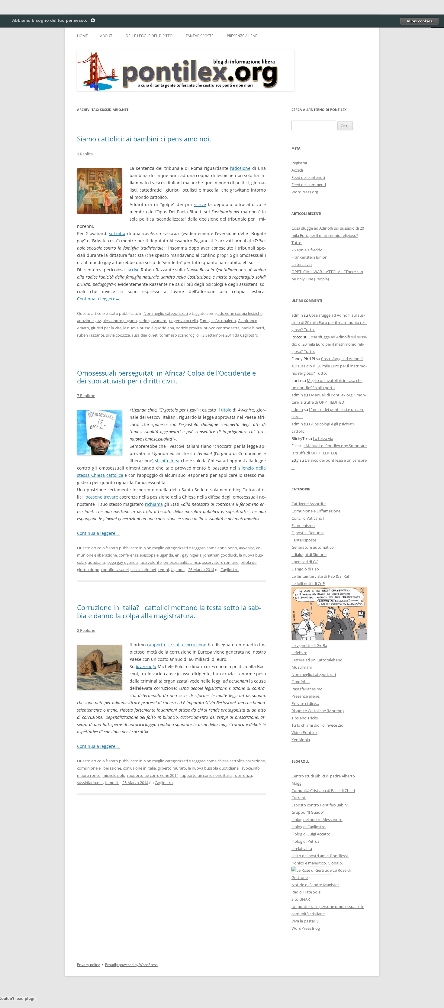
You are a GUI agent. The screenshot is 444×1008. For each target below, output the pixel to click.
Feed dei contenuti (308, 177)
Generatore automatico (312, 547)
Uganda (178, 569)
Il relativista (301, 848)
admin (297, 315)
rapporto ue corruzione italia (206, 775)
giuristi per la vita (106, 328)
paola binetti (252, 328)
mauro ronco (89, 775)
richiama (154, 504)
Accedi (297, 170)
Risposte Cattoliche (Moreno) (317, 710)
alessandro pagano (120, 320)
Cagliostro (249, 335)
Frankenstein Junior (309, 257)
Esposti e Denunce (307, 532)
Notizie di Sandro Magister (315, 884)
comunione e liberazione (99, 768)
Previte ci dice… (305, 703)
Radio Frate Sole (305, 892)
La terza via (301, 264)
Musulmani (301, 667)
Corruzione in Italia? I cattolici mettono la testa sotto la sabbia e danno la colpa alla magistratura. (169, 611)
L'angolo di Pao (305, 569)
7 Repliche (86, 395)
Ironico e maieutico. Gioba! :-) (317, 863)
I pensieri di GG (304, 561)
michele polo (113, 775)
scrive (200, 204)
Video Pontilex (304, 732)
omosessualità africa (181, 562)
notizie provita (189, 328)
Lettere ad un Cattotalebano (317, 660)
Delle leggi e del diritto (149, 35)
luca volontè (151, 562)
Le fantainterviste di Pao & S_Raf (320, 576)
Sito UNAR (300, 899)
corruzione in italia (139, 768)
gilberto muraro (172, 768)
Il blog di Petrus (305, 841)
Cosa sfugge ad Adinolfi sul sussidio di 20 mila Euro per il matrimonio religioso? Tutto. (327, 235)
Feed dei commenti (308, 184)
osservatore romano (220, 562)
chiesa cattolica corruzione (241, 761)
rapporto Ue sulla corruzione (176, 645)
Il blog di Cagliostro (308, 826)
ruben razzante (90, 335)
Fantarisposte (200, 35)
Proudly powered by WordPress (131, 964)
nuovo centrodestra (222, 328)
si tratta (117, 233)
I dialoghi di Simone (309, 554)
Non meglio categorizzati (165, 313)
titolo (226, 410)
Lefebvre (299, 652)
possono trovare (101, 497)
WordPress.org (304, 192)
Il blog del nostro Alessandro (317, 819)
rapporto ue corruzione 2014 (153, 775)
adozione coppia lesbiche (239, 313)
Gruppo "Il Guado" (307, 812)
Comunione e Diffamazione (315, 511)
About (106, 35)
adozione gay (89, 320)
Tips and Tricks (304, 718)
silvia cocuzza (118, 335)
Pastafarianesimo (307, 689)
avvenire (246, 548)
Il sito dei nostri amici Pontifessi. (320, 855)
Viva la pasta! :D (305, 921)
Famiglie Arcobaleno (218, 320)
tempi (163, 569)
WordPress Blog (305, 928)
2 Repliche (86, 630)
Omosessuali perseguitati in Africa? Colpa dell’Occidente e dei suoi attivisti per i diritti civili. (166, 376)
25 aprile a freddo (307, 250)
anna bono (227, 548)
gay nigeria (191, 555)
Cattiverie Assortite (308, 503)
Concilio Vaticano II (308, 518)
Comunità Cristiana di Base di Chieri (323, 790)
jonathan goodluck (220, 555)
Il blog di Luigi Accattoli (311, 834)
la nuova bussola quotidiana (148, 328)
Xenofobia (300, 739)
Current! (298, 797)
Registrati (299, 163)
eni (177, 555)
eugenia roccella (183, 320)
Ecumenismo (303, 525)
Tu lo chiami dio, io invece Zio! (317, 725)
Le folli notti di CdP (308, 583)
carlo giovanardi (153, 320)
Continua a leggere (98, 299)
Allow (419, 21)
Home (82, 35)
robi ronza (242, 775)
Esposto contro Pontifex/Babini (319, 805)
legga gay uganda (122, 562)
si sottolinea (167, 461)
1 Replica (85, 154)
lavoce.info (146, 666)
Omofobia (300, 681)
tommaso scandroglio (179, 335)
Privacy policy (88, 964)
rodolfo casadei (115, 569)
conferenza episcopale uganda (146, 555)
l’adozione (240, 168)
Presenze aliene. (242, 35)
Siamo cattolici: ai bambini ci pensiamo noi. (144, 138)
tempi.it (112, 782)
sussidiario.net (145, 335)
